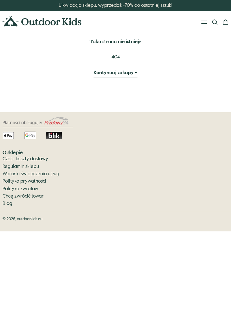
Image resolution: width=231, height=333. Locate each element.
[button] (215, 22)
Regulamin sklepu (21, 166)
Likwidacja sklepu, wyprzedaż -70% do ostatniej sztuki (115, 5)
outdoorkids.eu (29, 219)
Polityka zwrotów (20, 189)
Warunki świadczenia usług (31, 174)
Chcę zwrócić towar (23, 196)
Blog (7, 203)
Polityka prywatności (24, 181)
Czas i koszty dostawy (25, 159)
